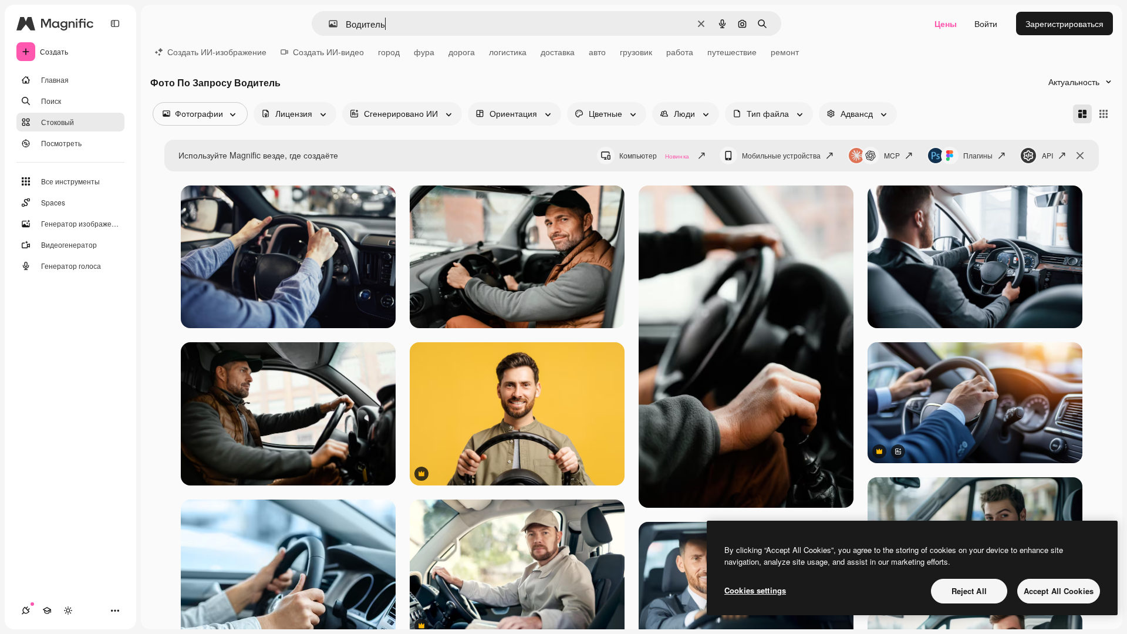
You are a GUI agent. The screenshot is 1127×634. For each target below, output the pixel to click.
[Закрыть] (1080, 155)
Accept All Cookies (1059, 590)
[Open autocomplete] (328, 23)
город (389, 52)
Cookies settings (755, 590)
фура (424, 52)
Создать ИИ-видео (328, 52)
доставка (558, 52)
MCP (892, 155)
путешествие (732, 52)
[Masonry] (1082, 113)
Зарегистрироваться (1064, 23)
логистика (508, 52)
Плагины (978, 155)
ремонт (785, 52)
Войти (985, 23)
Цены (945, 23)
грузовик (636, 52)
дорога (461, 52)
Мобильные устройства (781, 155)
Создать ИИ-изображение (216, 52)
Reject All (969, 590)
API (1047, 155)
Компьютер (654, 155)
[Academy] (47, 610)
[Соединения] (25, 610)
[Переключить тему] (68, 610)
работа (679, 52)
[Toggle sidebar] (115, 23)
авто (597, 52)
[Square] (1103, 113)
